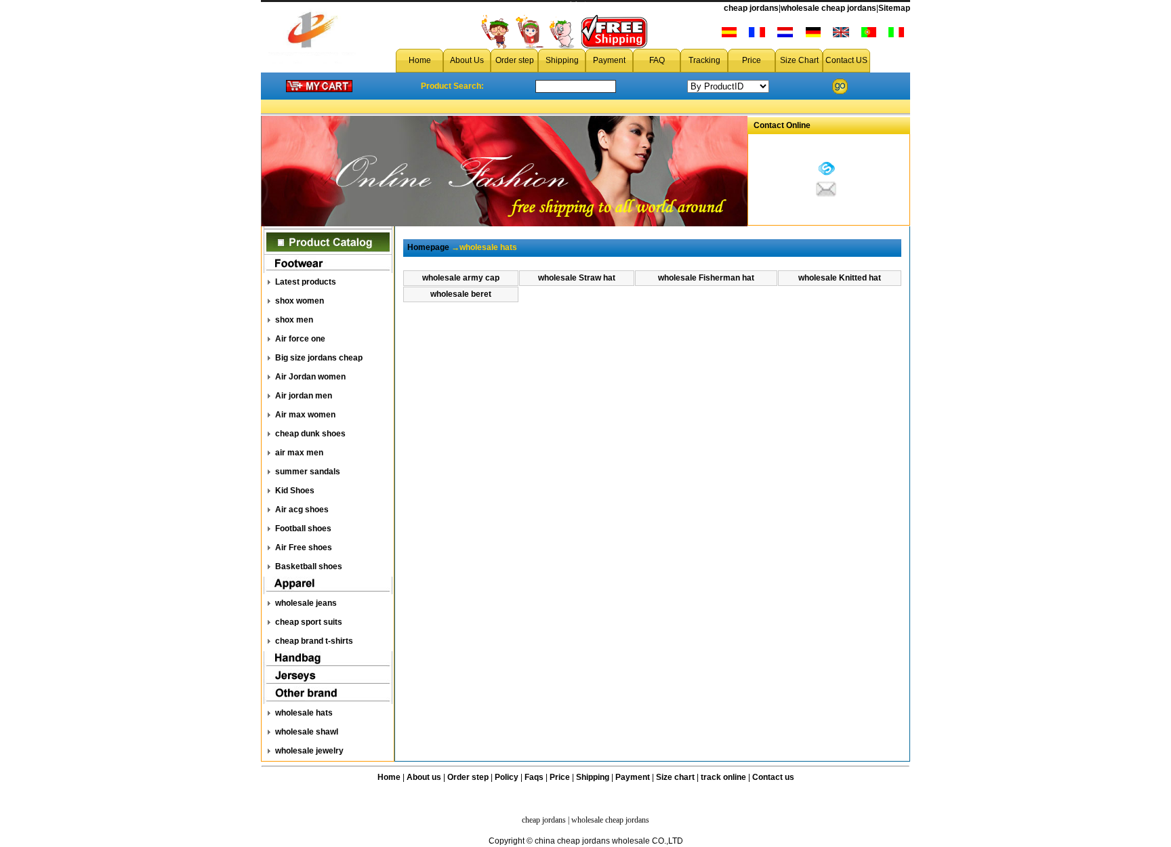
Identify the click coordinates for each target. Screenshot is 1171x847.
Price (751, 60)
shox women (299, 301)
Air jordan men (303, 395)
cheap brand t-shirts (314, 641)
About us (424, 777)
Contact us (773, 777)
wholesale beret (460, 294)
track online (723, 777)
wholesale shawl (306, 732)
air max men (299, 452)
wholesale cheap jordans (828, 8)
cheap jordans (751, 8)
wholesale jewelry (309, 751)
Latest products (305, 282)
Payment (609, 60)
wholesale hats (304, 713)
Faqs (534, 777)
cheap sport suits (308, 622)
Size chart (675, 777)
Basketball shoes (308, 566)
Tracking (704, 60)
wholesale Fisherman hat (706, 278)
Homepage (428, 247)
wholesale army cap (460, 278)
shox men (294, 320)
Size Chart (799, 60)
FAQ (657, 60)
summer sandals (307, 471)
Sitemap (894, 8)
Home (420, 60)
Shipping (562, 60)
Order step (514, 60)
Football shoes (303, 528)
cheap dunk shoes (310, 433)
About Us (467, 60)
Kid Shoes (294, 490)
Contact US (846, 60)
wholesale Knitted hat (839, 278)
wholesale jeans (306, 603)
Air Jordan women (310, 376)
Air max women (305, 414)
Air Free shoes (303, 547)
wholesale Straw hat (576, 278)
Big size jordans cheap (319, 358)
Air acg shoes (302, 509)
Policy (506, 777)
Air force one (300, 339)
